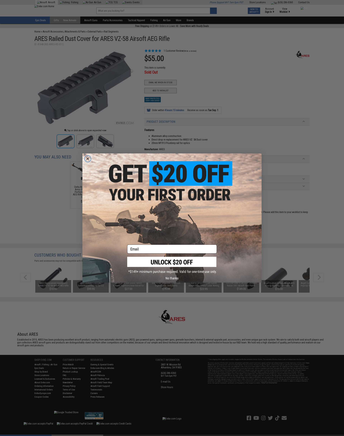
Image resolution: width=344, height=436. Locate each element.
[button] (172, 265)
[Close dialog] (88, 159)
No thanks (172, 278)
